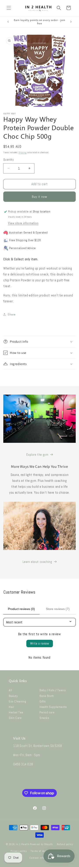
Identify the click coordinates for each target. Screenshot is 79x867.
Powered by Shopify (41, 844)
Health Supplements (53, 707)
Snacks (44, 718)
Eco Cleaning (17, 701)
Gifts (43, 701)
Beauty (13, 696)
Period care (47, 712)
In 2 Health (22, 844)
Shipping (22, 152)
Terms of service (40, 851)
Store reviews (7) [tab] (58, 609)
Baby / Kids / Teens (53, 690)
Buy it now (39, 197)
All (10, 690)
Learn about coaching (37, 562)
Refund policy (65, 844)
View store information (23, 223)
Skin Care (15, 718)
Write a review (39, 643)
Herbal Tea (16, 712)
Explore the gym (37, 454)
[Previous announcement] (8, 22)
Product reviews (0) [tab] (21, 609)
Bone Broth (47, 696)
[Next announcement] (71, 22)
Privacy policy (19, 851)
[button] (9, 8)
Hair (11, 707)
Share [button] (12, 314)
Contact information (41, 857)
